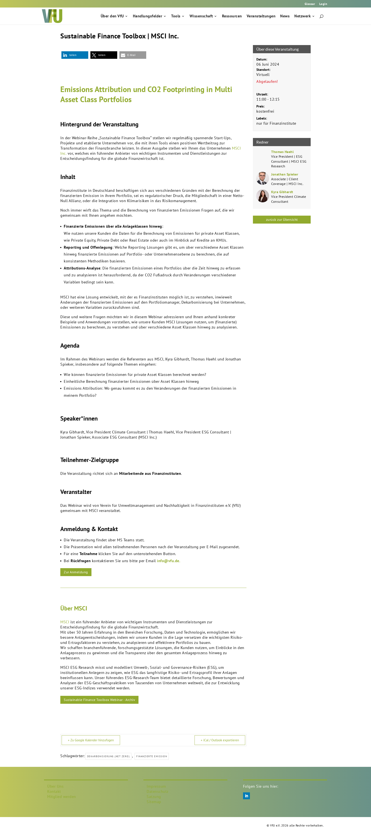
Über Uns (55, 786)
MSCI (64, 621)
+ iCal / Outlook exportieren (220, 740)
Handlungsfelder (147, 16)
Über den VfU (112, 16)
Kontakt (54, 791)
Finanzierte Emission (151, 756)
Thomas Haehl (282, 152)
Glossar (310, 4)
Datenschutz (158, 791)
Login (323, 4)
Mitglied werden (61, 796)
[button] (74, 55)
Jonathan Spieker (284, 174)
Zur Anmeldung (76, 572)
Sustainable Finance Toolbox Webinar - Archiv (99, 700)
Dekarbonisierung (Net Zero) (108, 756)
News (285, 16)
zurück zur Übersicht (282, 219)
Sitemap (154, 801)
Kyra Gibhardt (282, 192)
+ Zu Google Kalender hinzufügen (91, 740)
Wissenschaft (201, 16)
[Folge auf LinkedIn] (246, 795)
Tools (176, 16)
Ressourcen (232, 16)
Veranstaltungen (261, 16)
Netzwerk (302, 16)
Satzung (154, 796)
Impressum (156, 786)
